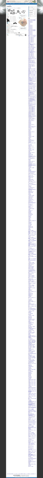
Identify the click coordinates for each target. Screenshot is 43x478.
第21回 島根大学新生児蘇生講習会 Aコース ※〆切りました (32, 104)
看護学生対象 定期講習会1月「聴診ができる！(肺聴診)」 (32, 80)
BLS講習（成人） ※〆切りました (31, 235)
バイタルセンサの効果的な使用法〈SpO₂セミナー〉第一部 (31, 111)
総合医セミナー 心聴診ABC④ (31, 275)
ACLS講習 (29, 160)
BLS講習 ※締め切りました (31, 37)
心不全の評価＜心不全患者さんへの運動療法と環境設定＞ (32, 401)
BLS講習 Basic (29, 121)
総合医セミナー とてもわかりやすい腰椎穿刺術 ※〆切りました (32, 243)
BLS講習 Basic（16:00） (30, 196)
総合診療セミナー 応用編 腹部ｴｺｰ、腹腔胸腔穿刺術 (32, 336)
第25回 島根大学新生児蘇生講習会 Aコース (32, 81)
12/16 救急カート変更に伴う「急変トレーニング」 (32, 389)
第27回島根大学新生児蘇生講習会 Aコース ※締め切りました (32, 44)
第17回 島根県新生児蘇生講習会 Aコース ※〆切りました (32, 251)
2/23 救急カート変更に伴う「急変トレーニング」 (32, 464)
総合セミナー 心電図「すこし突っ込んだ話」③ (32, 435)
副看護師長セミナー (30, 289)
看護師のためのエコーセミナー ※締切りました (32, 90)
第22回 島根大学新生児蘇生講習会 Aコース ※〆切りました (32, 100)
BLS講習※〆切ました (30, 21)
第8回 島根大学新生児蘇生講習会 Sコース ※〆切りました (32, 116)
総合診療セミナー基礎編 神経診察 (31, 341)
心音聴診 (29, 151)
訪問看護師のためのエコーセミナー (31, 112)
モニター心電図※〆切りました (31, 187)
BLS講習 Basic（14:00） (30, 175)
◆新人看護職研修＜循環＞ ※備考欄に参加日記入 (32, 427)
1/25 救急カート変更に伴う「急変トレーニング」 (32, 382)
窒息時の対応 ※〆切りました (31, 114)
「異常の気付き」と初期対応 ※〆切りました (32, 220)
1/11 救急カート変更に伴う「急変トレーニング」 (32, 385)
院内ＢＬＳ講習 (30, 307)
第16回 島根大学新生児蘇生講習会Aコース (32, 260)
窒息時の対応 (29, 194)
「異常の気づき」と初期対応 (31, 136)
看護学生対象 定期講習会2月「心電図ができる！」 (32, 77)
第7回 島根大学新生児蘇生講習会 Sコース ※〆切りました (32, 164)
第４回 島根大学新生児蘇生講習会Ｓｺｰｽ (32, 309)
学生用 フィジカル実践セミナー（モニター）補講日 (32, 279)
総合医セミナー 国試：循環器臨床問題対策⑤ (32, 238)
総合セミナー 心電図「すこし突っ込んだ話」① (32, 451)
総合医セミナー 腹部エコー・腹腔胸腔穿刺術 (32, 232)
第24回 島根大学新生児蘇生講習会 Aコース (32, 86)
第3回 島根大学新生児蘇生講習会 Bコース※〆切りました (32, 165)
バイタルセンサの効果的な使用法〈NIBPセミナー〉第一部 (31, 108)
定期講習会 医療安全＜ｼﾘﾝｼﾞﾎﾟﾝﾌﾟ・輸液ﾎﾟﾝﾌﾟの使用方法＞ (32, 454)
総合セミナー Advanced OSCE (31, 438)
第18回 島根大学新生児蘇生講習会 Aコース (32, 202)
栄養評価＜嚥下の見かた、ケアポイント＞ (32, 430)
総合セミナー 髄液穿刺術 (31, 432)
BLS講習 (29, 23)
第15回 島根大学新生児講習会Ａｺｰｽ (32, 308)
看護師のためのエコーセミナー (31, 64)
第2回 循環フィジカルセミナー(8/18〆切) (32, 363)
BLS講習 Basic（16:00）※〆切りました (32, 174)
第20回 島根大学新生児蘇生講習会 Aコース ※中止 (32, 115)
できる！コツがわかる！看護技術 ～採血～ (32, 89)
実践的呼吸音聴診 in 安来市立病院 (32, 410)
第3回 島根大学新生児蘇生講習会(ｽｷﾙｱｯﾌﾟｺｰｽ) (32, 458)
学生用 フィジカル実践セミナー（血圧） (32, 272)
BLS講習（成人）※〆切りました (31, 263)
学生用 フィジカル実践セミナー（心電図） (32, 249)
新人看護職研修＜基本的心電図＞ (31, 342)
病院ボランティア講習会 (30, 466)
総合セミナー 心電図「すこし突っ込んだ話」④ (32, 419)
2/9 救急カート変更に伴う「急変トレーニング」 (32, 381)
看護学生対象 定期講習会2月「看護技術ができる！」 (32, 71)
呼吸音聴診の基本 (30, 317)
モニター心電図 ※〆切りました (31, 158)
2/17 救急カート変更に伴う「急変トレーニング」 (32, 379)
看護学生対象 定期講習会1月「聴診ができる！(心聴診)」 (32, 78)
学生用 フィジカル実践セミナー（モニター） (32, 282)
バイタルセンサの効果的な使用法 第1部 (32, 184)
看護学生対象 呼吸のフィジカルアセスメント (32, 102)
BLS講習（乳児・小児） (30, 227)
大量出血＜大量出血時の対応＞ (31, 443)
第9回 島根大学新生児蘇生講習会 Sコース (32, 96)
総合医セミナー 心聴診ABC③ (31, 276)
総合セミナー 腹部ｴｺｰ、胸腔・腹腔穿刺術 (32, 398)
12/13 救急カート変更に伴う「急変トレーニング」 (32, 393)
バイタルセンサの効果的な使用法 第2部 (32, 182)
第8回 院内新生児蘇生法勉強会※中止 (32, 171)
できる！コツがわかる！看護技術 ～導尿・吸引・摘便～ (32, 87)
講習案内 (10, 5)
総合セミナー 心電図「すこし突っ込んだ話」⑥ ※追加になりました (32, 403)
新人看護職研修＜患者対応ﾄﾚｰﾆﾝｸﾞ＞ (32, 328)
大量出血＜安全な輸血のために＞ (31, 444)
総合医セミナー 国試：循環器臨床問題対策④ (32, 240)
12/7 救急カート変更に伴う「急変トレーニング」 (32, 396)
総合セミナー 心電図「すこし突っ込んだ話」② (32, 442)
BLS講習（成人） (30, 265)
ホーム (8, 5)
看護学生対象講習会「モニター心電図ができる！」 (32, 58)
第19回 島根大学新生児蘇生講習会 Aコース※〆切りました (32, 156)
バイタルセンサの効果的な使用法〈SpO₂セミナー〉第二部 (31, 109)
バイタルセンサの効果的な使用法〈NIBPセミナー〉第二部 (31, 107)
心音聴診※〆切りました (30, 183)
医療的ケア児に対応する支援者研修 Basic (31, 74)
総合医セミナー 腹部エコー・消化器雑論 (32, 234)
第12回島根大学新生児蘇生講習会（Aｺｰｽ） (32, 421)
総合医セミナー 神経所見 (30, 230)
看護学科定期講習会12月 (30, 82)
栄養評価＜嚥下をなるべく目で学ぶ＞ (32, 387)
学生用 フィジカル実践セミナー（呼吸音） (32, 305)
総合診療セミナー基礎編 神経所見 (31, 369)
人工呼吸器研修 (30, 377)
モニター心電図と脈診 (30, 313)
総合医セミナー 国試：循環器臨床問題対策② (32, 254)
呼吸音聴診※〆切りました (31, 191)
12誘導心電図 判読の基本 (30, 361)
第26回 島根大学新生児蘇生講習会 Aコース (32, 63)
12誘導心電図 (29, 123)
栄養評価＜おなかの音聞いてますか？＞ (32, 388)
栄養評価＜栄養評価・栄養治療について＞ (32, 394)
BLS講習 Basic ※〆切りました (31, 120)
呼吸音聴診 (29, 159)
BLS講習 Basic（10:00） (30, 177)
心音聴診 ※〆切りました (31, 264)
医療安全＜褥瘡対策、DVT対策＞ (31, 452)
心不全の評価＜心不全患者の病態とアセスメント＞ (32, 405)
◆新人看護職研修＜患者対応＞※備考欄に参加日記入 (32, 391)
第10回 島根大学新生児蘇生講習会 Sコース (32, 85)
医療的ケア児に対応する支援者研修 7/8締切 (32, 35)
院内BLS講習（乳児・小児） (31, 345)
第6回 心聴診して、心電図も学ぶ (31, 326)
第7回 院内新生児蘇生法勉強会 (31, 360)
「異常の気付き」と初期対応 (31, 149)
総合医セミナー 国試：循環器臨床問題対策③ (32, 245)
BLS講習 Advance (30, 150)
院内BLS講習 (29, 312)
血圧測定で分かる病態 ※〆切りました (32, 143)
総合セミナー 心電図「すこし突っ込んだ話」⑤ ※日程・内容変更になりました (32, 407)
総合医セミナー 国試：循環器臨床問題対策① (32, 259)
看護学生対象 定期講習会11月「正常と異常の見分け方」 (32, 83)
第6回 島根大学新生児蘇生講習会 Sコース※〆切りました (32, 189)
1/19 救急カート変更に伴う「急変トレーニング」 (32, 383)
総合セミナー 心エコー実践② (31, 420)
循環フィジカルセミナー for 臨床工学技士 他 (32, 411)
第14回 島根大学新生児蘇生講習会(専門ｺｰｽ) (32, 353)
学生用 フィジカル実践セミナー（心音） (32, 297)
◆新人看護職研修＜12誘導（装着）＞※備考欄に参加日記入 (32, 415)
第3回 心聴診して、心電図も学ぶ (31, 346)
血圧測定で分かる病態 (30, 154)
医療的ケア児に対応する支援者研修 (31, 19)
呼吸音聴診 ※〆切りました (31, 176)
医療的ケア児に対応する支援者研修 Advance (31, 69)
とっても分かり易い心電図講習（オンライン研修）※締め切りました (32, 99)
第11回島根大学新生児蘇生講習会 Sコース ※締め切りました (32, 52)
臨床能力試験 (29, 370)
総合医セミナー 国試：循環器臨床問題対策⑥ (32, 231)
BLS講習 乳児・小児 (30, 155)
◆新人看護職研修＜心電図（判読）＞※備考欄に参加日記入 (32, 404)
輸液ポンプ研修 (30, 397)
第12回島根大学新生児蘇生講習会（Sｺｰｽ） (32, 422)
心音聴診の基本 (30, 323)
